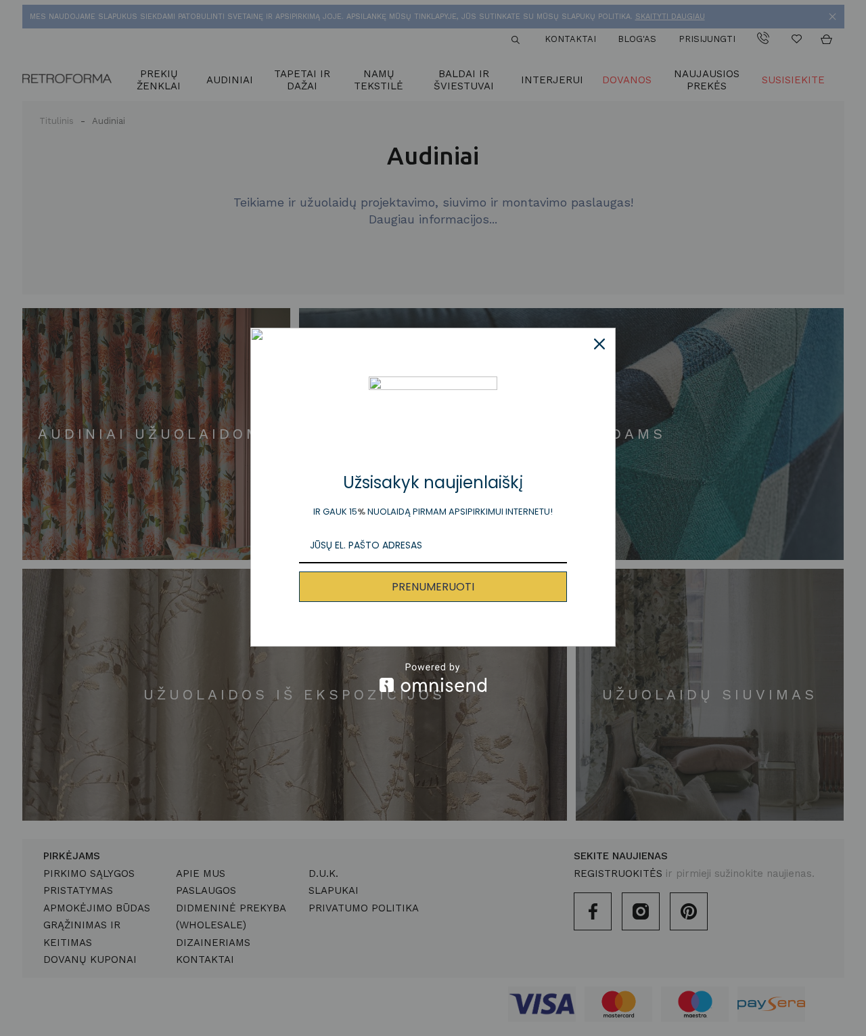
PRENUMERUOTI (433, 587)
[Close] (599, 344)
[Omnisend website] (433, 677)
